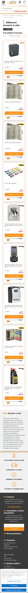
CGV (5, 556)
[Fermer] (25, 571)
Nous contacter (8, 548)
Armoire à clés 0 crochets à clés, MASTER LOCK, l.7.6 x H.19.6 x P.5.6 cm (13, 388)
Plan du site (7, 558)
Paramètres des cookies (14, 581)
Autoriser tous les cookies (14, 590)
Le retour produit (9, 568)
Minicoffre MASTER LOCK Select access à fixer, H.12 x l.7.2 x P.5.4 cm (13, 266)
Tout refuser (14, 585)
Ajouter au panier (14, 72)
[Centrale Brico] (11, 2)
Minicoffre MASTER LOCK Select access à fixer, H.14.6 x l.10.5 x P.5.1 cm (14, 307)
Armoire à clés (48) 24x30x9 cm (13, 102)
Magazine (7, 545)
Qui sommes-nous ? (10, 543)
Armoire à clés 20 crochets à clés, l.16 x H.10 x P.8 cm (14, 62)
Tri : (4, 35)
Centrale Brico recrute (10, 546)
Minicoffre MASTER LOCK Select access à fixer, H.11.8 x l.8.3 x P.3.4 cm (14, 225)
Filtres (8, 29)
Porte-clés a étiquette (10, 183)
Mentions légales (9, 554)
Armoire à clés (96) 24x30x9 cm (13, 142)
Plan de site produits (10, 560)
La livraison (7, 566)
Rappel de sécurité (20, 11)
